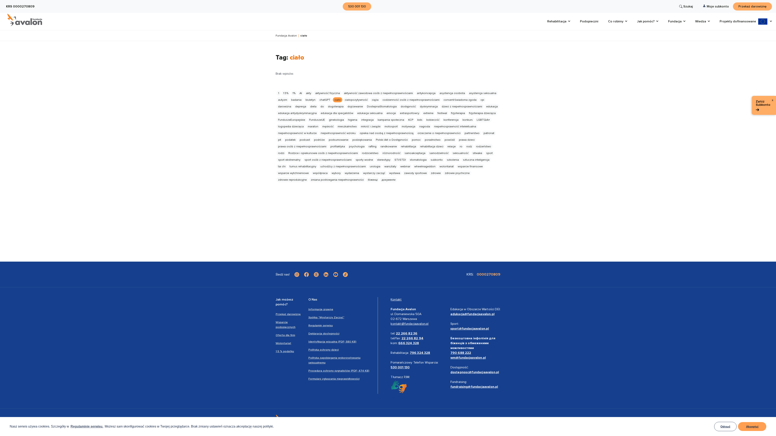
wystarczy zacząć (374, 173)
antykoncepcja (426, 93)
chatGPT (324, 100)
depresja (300, 106)
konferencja (451, 120)
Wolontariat (283, 343)
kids (419, 120)
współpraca (320, 173)
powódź (450, 139)
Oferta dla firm (285, 335)
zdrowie (436, 173)
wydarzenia (352, 173)
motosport (391, 126)
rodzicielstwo (370, 153)
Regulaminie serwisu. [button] (87, 426)
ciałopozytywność (356, 100)
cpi (482, 100)
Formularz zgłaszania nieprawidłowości (334, 378)
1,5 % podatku (285, 351)
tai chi (282, 166)
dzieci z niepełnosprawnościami (462, 106)
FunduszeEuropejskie (291, 120)
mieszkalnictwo (347, 126)
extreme (428, 113)
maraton (313, 126)
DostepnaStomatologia (382, 106)
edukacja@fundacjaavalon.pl (472, 314)
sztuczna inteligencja (476, 159)
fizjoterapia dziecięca (482, 113)
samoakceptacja (415, 153)
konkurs (468, 120)
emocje (391, 113)
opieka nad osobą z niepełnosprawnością (386, 133)
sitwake (477, 153)
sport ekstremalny (289, 159)
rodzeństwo (483, 146)
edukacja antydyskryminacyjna (297, 113)
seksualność (461, 153)
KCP (410, 120)
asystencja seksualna (482, 93)
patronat (489, 133)
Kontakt (396, 300)
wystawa (394, 173)
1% (293, 93)
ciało (337, 100)
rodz (469, 146)
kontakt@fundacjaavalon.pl (409, 324)
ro (461, 146)
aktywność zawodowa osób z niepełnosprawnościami (378, 93)
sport (489, 153)
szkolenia (453, 159)
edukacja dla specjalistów (337, 113)
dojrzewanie (355, 106)
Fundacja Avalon (286, 35)
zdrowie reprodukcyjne (292, 179)
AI (300, 93)
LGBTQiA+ (483, 120)
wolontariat (447, 166)
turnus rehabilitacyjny (303, 166)
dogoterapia (336, 106)
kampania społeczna (391, 120)
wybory (336, 173)
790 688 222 (460, 353)
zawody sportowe (415, 173)
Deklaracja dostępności (323, 333)
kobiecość (433, 120)
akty (308, 93)
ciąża (375, 100)
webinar (405, 166)
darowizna (284, 106)
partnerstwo (472, 133)
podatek (290, 139)
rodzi (281, 153)
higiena (352, 120)
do (322, 106)
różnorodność (392, 153)
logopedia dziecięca (291, 126)
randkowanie (389, 146)
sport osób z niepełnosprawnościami (328, 159)
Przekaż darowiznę (288, 314)
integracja (367, 120)
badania (296, 100)
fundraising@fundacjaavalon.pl (474, 387)
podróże (319, 139)
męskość (328, 126)
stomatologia (418, 159)
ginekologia (336, 120)
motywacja (408, 126)
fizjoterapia (458, 113)
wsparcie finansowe (470, 166)
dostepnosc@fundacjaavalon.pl (474, 372)
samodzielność (439, 153)
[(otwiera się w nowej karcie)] (296, 274)
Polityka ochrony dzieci (323, 349)
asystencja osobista (452, 93)
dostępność (408, 106)
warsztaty (390, 166)
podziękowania (362, 139)
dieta (313, 106)
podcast (305, 139)
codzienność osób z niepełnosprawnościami (411, 100)
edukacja (492, 106)
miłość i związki (371, 126)
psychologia (357, 146)
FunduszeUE (317, 120)
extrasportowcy (409, 113)
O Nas (312, 300)
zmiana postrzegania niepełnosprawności (337, 179)
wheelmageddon (424, 166)
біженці (372, 179)
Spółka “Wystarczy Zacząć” (326, 317)
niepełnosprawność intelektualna (455, 126)
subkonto (437, 159)
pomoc (416, 139)
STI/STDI (400, 159)
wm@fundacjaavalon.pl (468, 358)
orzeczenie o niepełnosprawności (439, 133)
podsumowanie (338, 139)
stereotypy (383, 159)
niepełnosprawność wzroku (338, 133)
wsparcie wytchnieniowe (293, 173)
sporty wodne (364, 159)
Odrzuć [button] (725, 426)
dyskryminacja (429, 106)
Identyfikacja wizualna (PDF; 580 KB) (332, 341)
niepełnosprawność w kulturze (297, 133)
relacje (451, 146)
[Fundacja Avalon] (24, 20)
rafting (372, 146)
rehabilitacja (408, 146)
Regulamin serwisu (320, 325)
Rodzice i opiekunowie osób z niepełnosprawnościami (323, 153)
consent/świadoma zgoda (460, 100)
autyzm (282, 100)
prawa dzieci (467, 139)
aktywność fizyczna (327, 93)
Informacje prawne (320, 309)
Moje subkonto (718, 6)
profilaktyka (337, 146)
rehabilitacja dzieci (431, 146)
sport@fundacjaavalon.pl (469, 329)
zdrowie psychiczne (457, 173)
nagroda (424, 126)
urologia (375, 166)
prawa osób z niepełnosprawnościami (302, 146)
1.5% (285, 93)
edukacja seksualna (370, 113)
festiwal (442, 113)
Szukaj (688, 6)
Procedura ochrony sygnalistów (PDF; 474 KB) (338, 370)
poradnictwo (433, 139)
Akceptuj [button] (752, 426)
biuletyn (310, 100)
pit (279, 139)
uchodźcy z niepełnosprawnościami (343, 166)
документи (388, 179)
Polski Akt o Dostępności (392, 139)
